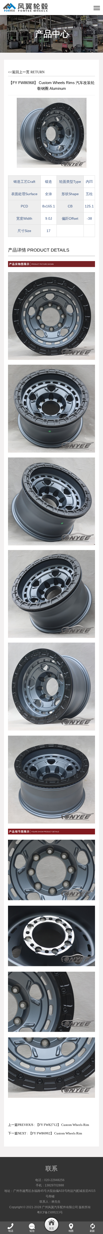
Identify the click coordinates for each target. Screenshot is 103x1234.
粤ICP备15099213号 (50, 1212)
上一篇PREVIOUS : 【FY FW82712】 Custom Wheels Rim (48, 1125)
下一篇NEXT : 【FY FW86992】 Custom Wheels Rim (45, 1133)
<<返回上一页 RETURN (26, 72)
